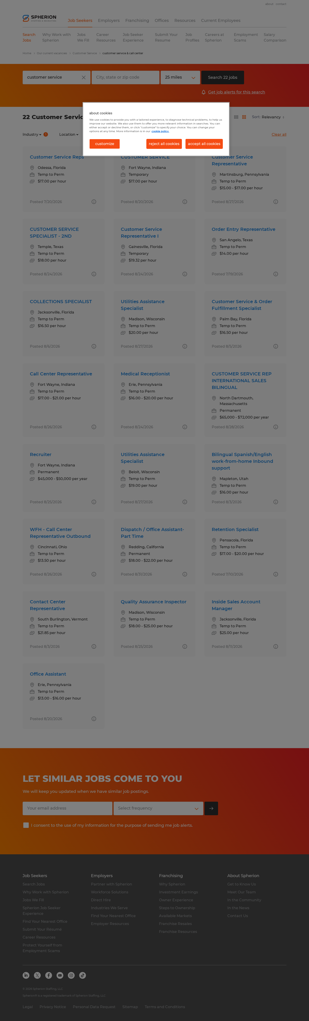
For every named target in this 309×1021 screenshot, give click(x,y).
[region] (156, 129)
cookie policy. (160, 131)
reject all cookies (164, 144)
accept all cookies (204, 144)
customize (104, 144)
